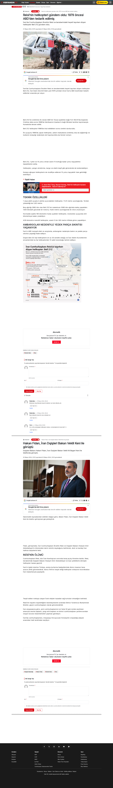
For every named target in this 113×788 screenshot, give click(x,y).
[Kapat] (88, 77)
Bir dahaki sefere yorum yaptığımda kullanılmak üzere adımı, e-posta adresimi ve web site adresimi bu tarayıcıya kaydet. (53, 387)
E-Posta (60, 380)
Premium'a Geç (103, 2)
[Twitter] (49, 746)
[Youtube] (64, 746)
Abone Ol (56, 342)
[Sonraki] (25, 6)
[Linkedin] (59, 746)
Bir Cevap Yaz (29, 360)
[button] (38, 11)
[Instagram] (54, 746)
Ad (25, 380)
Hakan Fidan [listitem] (39, 671)
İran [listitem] (35, 353)
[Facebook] (44, 746)
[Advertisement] (56, 107)
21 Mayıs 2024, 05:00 (40, 425)
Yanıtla (31, 408)
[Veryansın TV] (9, 2)
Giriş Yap (39, 391)
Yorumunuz (32, 366)
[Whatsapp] (69, 746)
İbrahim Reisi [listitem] (27, 353)
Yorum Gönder (29, 391)
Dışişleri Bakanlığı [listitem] (28, 671)
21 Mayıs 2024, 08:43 (42, 401)
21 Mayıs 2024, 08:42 (42, 413)
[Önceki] (23, 6)
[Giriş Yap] (110, 2)
